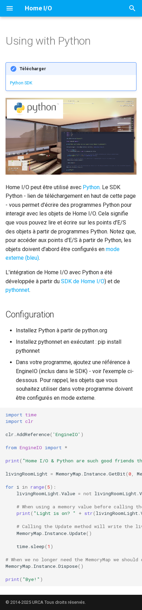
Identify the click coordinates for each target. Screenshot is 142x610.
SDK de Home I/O (82, 281)
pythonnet (17, 290)
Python (91, 187)
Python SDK (21, 82)
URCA (37, 602)
